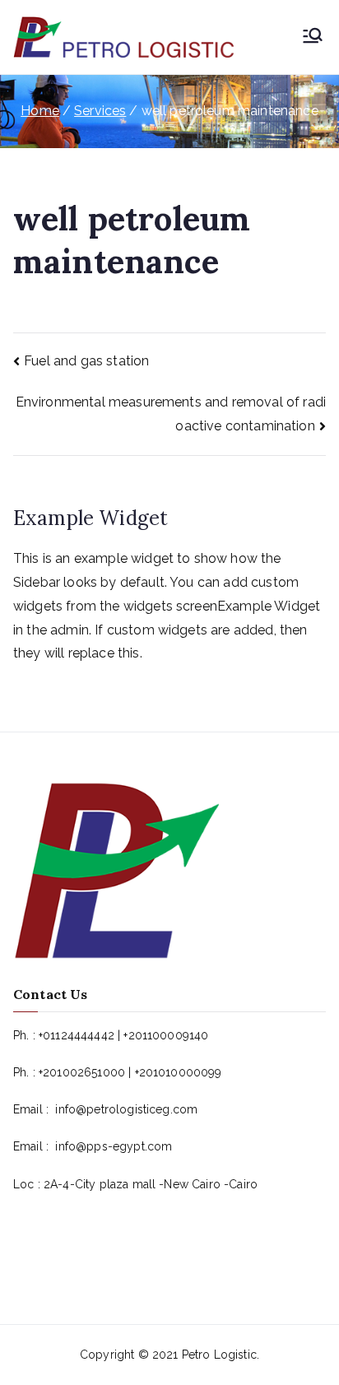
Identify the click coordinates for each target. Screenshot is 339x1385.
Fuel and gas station (86, 361)
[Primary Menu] (313, 37)
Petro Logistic (219, 1354)
